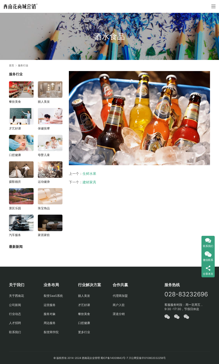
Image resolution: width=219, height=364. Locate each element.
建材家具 (89, 182)
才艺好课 (15, 128)
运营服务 (50, 305)
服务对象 (50, 314)
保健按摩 (44, 128)
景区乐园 (15, 208)
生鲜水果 (89, 173)
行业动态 (15, 314)
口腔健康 (15, 155)
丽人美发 (44, 101)
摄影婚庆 (15, 181)
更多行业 (84, 332)
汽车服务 (15, 235)
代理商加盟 (120, 295)
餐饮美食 (15, 101)
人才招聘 (15, 323)
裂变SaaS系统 (53, 295)
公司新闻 (15, 305)
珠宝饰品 (44, 208)
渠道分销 (119, 314)
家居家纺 (44, 235)
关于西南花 (16, 295)
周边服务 (50, 323)
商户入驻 (119, 305)
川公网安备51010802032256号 (147, 358)
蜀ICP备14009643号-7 (115, 358)
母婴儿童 (44, 155)
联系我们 (15, 332)
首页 (11, 65)
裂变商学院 (51, 332)
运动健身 (44, 181)
